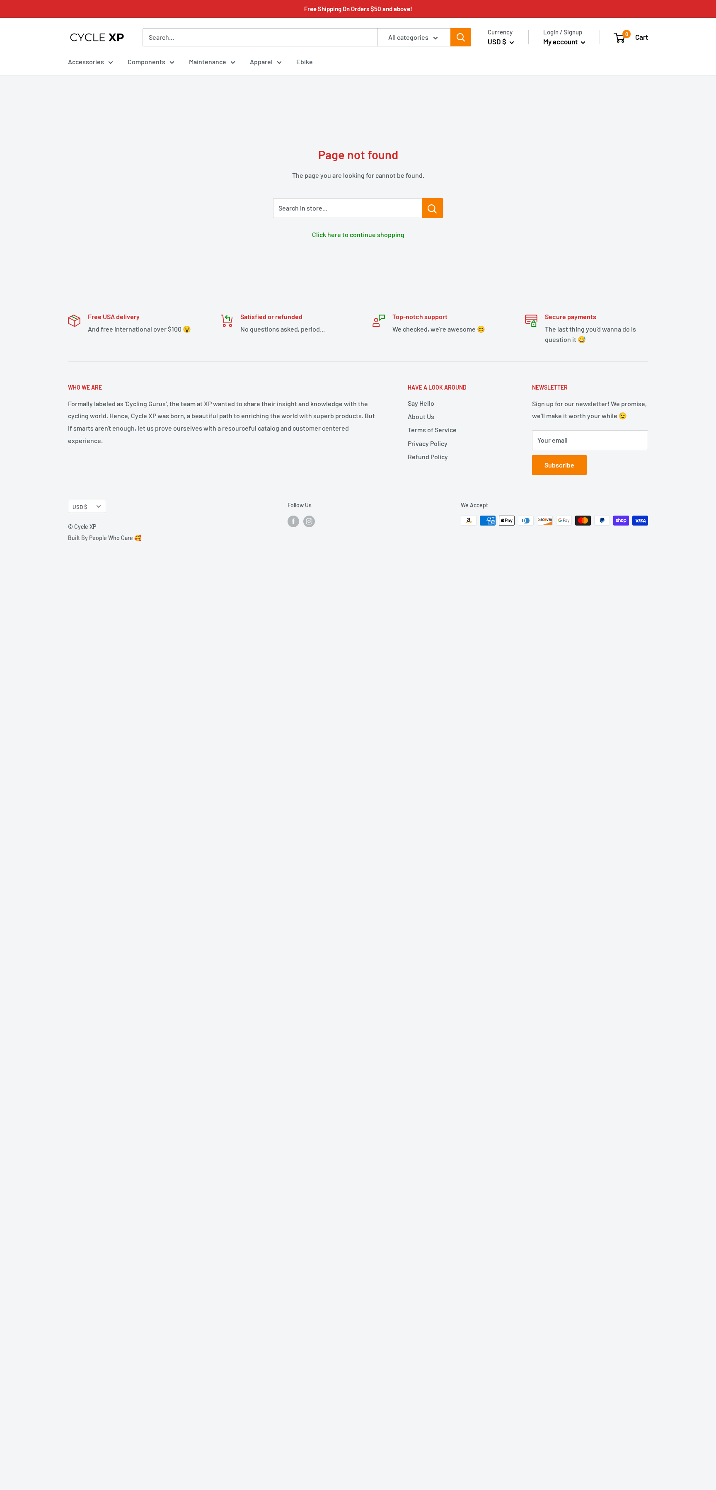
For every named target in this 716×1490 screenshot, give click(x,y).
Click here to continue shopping (358, 234)
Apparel (261, 61)
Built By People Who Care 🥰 (104, 537)
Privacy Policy (428, 443)
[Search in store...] (432, 208)
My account (561, 41)
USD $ (80, 506)
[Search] (460, 37)
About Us (421, 416)
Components (146, 61)
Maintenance (207, 61)
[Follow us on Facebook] (293, 521)
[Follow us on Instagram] (309, 521)
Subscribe (559, 465)
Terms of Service (432, 430)
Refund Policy (428, 456)
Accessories (86, 61)
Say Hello (421, 403)
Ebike (304, 61)
